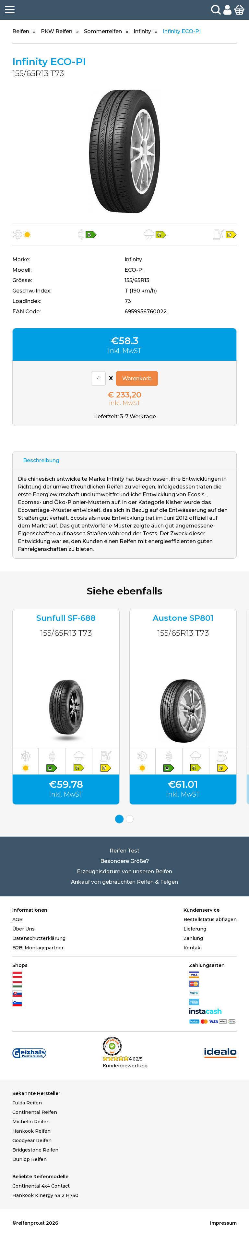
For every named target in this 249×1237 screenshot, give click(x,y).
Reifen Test (124, 851)
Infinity (142, 31)
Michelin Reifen (31, 1122)
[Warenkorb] (239, 9)
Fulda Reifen (27, 1103)
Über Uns (23, 929)
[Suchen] (216, 10)
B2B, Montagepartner (38, 948)
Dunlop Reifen (29, 1159)
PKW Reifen (56, 31)
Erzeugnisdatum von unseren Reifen (124, 871)
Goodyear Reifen (32, 1140)
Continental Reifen (34, 1112)
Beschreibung (41, 460)
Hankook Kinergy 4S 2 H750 (45, 1195)
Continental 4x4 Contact (41, 1186)
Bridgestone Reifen (35, 1150)
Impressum (223, 1223)
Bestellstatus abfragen (210, 919)
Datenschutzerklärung (38, 938)
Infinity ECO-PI (182, 31)
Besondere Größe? (124, 861)
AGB (17, 919)
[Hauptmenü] (10, 10)
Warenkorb (137, 378)
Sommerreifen (103, 31)
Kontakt (193, 948)
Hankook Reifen (31, 1131)
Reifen (20, 31)
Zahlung (193, 938)
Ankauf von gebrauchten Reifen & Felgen (124, 882)
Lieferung (195, 929)
